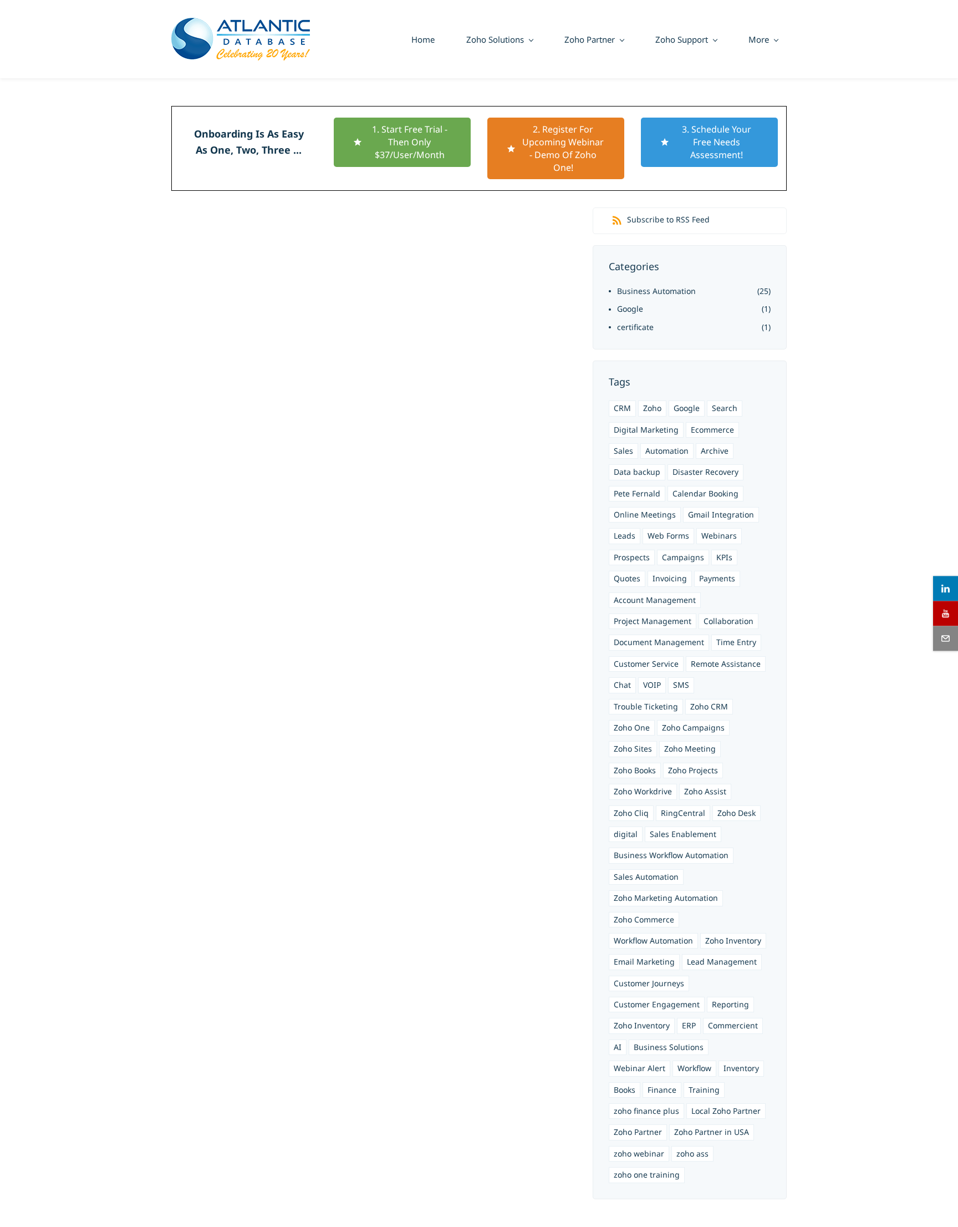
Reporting (730, 1004)
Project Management (652, 621)
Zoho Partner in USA (711, 1132)
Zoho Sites (633, 748)
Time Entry (736, 642)
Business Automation (656, 291)
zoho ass (692, 1153)
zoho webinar (639, 1153)
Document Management (659, 642)
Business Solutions (669, 1047)
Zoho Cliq (631, 813)
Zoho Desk (736, 813)
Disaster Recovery (705, 472)
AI (617, 1047)
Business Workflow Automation (671, 855)
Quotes (627, 578)
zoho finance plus (646, 1111)
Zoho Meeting (690, 748)
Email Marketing (644, 961)
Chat (622, 685)
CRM (622, 408)
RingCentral (683, 813)
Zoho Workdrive (643, 791)
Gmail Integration (721, 514)
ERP (689, 1025)
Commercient (733, 1025)
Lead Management (722, 961)
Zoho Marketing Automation (666, 898)
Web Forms (668, 535)
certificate (635, 327)
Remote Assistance (726, 663)
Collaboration (728, 621)
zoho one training (647, 1174)
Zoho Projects (693, 770)
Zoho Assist (705, 791)
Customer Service (646, 663)
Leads (624, 535)
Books (624, 1089)
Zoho (652, 408)
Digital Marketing (646, 429)
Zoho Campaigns (693, 727)
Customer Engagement (657, 1004)
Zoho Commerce (644, 919)
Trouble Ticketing (646, 706)
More (758, 39)
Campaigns (683, 557)
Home (423, 39)
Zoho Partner (589, 39)
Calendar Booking (705, 493)
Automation (667, 450)
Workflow (694, 1068)
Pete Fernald (637, 493)
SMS (681, 685)
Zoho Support (681, 39)
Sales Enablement (683, 834)
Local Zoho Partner (726, 1111)
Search (724, 408)
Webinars (719, 535)
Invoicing (670, 578)
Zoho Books (635, 770)
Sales (623, 450)
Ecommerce (712, 429)
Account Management (655, 600)
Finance (662, 1089)
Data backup (637, 472)
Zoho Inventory (733, 940)
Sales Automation (646, 876)
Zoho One (632, 727)
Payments (717, 578)
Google (630, 308)
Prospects (632, 557)
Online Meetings (645, 514)
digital (626, 834)
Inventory (741, 1068)
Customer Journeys (649, 983)
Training (704, 1089)
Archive (714, 450)
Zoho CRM (709, 706)
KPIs (724, 557)
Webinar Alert (639, 1068)
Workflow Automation (653, 940)
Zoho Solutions (495, 39)
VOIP (652, 685)
